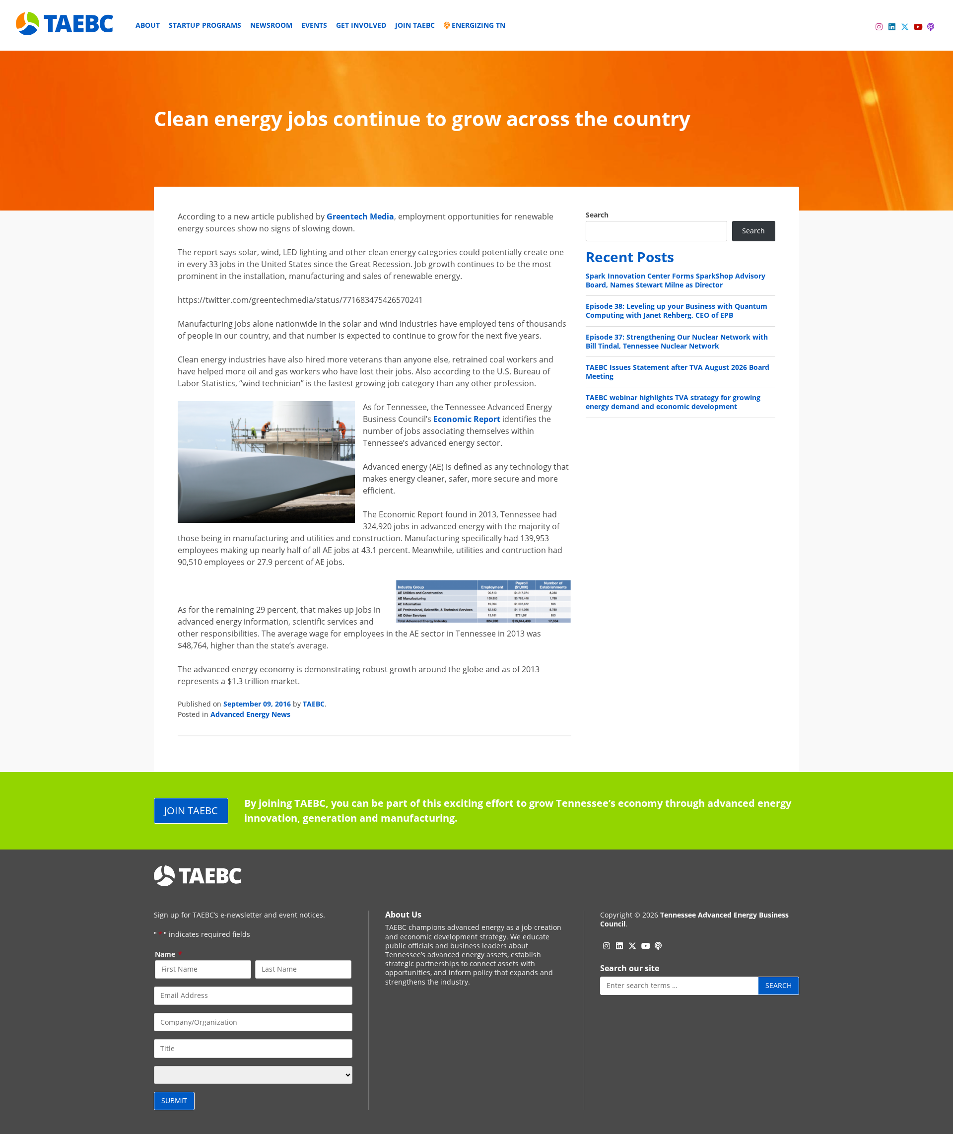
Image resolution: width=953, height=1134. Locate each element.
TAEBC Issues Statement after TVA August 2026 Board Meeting (677, 371)
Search (597, 215)
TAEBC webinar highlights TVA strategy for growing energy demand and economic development (673, 402)
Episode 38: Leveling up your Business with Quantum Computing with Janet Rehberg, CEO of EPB (676, 310)
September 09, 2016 (257, 704)
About (148, 25)
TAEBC (314, 704)
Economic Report (466, 419)
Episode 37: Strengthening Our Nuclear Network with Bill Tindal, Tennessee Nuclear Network (677, 341)
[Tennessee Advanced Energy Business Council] (65, 27)
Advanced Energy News (250, 714)
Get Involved (361, 25)
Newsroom (271, 25)
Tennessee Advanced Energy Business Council (694, 919)
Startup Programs (205, 25)
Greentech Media (360, 216)
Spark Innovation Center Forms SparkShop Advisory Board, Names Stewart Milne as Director (675, 280)
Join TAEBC (415, 25)
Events (314, 25)
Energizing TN (477, 25)
